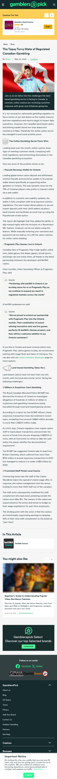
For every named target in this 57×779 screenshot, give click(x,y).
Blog (4, 695)
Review (17, 27)
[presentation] (47, 15)
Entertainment (26, 613)
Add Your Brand (9, 715)
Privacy (6, 710)
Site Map (6, 735)
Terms (5, 705)
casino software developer (31, 358)
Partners (6, 730)
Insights (34, 59)
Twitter (39, 666)
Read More (38, 769)
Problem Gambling (10, 725)
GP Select (7, 700)
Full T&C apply (19, 31)
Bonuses (7, 751)
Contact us (7, 720)
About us (6, 690)
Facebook (26, 666)
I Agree (28, 775)
